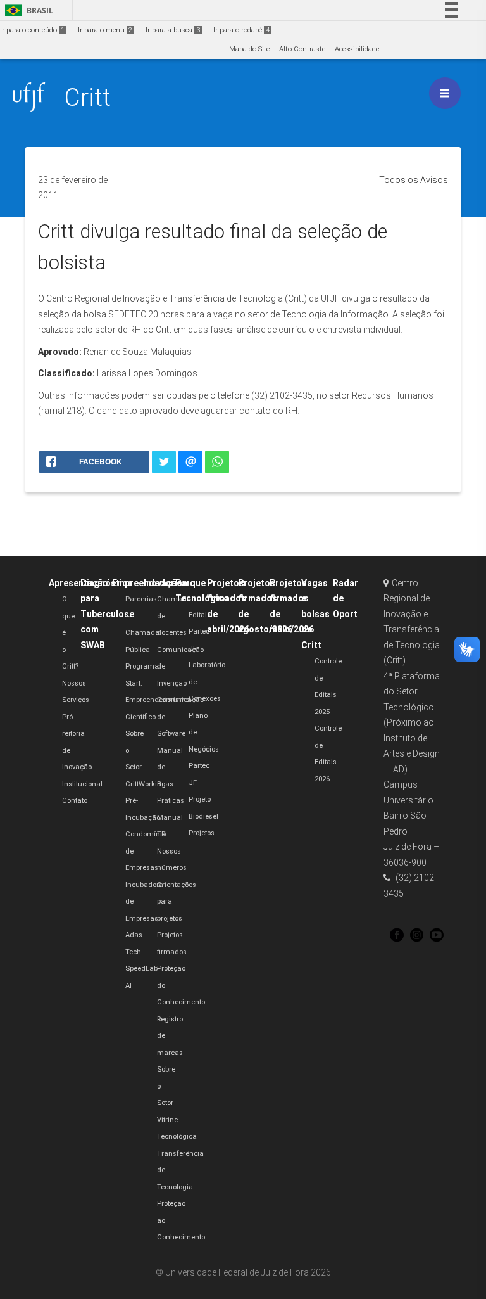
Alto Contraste (302, 49)
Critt (87, 97)
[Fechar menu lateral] (445, 93)
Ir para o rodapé (241, 30)
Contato (74, 801)
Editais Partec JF (200, 632)
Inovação (163, 583)
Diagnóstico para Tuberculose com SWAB (107, 614)
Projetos (202, 833)
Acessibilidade (357, 49)
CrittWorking (145, 784)
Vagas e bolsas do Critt (315, 614)
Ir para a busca (173, 30)
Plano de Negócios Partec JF (204, 749)
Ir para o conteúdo (32, 30)
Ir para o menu (105, 30)
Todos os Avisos (413, 180)
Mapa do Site (249, 49)
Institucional (82, 784)
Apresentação (78, 583)
